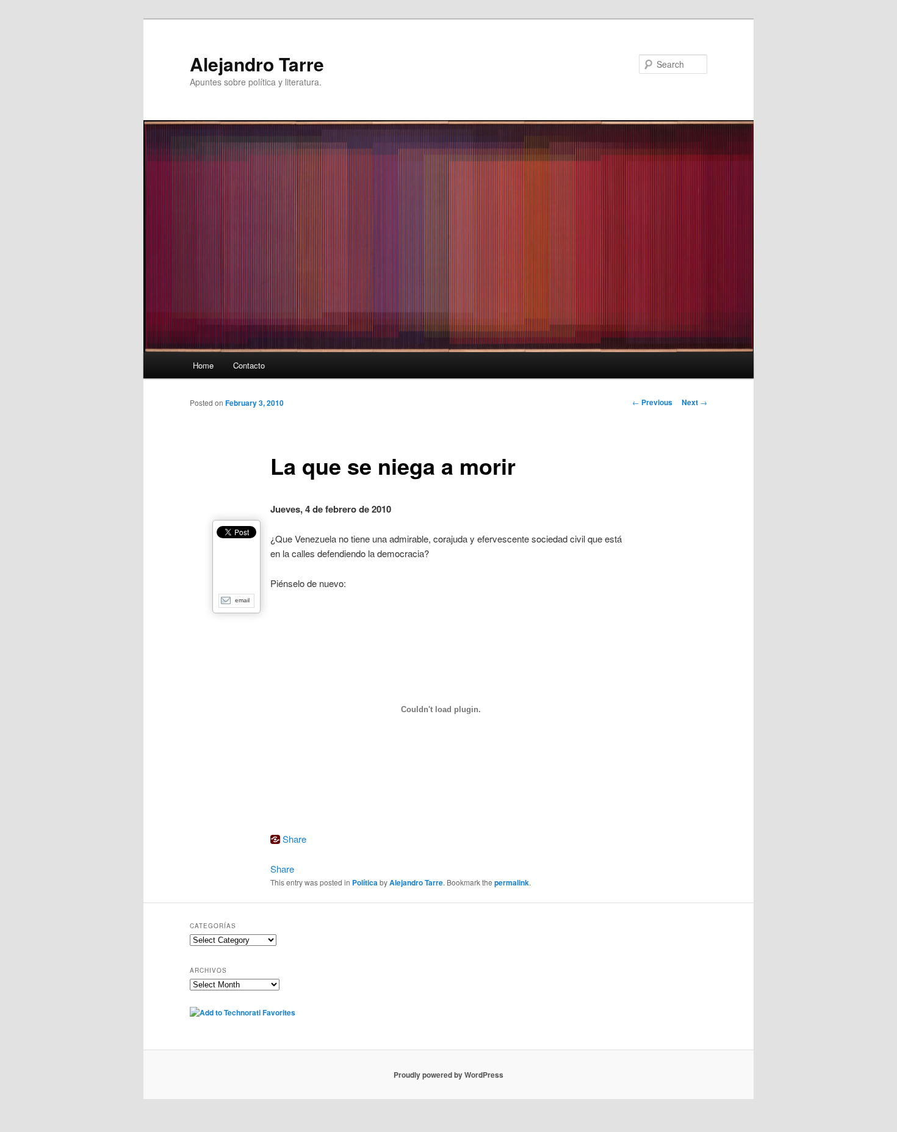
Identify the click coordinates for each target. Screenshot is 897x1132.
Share (294, 838)
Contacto (249, 365)
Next (694, 402)
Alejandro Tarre (257, 64)
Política (365, 882)
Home (203, 365)
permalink (511, 882)
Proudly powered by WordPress (448, 1074)
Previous (652, 402)
